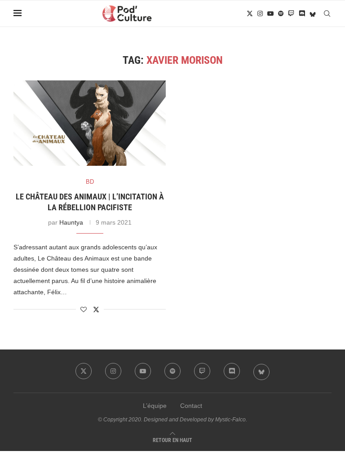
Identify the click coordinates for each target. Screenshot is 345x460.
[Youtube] (270, 13)
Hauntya (71, 222)
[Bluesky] (313, 13)
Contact (191, 405)
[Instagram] (260, 13)
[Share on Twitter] (96, 309)
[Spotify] (280, 13)
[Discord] (302, 13)
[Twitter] (250, 13)
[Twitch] (291, 13)
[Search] (327, 13)
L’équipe (155, 405)
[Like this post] (83, 309)
